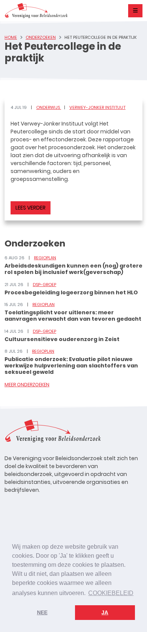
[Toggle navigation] (135, 10)
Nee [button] (42, 612)
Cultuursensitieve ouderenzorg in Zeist (62, 339)
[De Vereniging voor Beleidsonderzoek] (36, 10)
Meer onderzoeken (27, 384)
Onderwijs (48, 107)
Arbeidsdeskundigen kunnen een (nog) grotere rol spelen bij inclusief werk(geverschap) (73, 269)
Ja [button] (104, 612)
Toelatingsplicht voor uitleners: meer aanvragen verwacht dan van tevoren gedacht (73, 316)
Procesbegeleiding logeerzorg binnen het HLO (71, 292)
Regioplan (45, 258)
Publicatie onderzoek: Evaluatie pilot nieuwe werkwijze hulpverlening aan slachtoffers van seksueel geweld (71, 365)
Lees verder (30, 207)
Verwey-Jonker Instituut (97, 107)
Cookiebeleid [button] (110, 593)
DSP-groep (44, 285)
